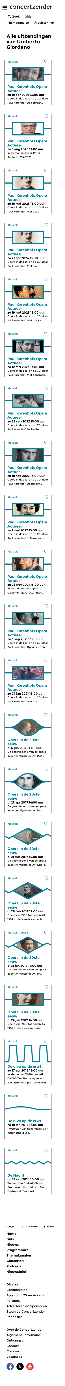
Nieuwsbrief (16, 1272)
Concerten (15, 1261)
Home (11, 1234)
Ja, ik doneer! (31, 1226)
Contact (12, 1346)
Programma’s (17, 1250)
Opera (24, 932)
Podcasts (13, 1266)
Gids (28, 16)
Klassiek (12, 61)
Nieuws (12, 1245)
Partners (13, 1300)
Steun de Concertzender (25, 1311)
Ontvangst (14, 1340)
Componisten (17, 1290)
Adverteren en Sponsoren (26, 1306)
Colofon (12, 1351)
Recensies (14, 1317)
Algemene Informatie (23, 1335)
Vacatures (14, 1357)
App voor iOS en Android (25, 1295)
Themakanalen (18, 22)
